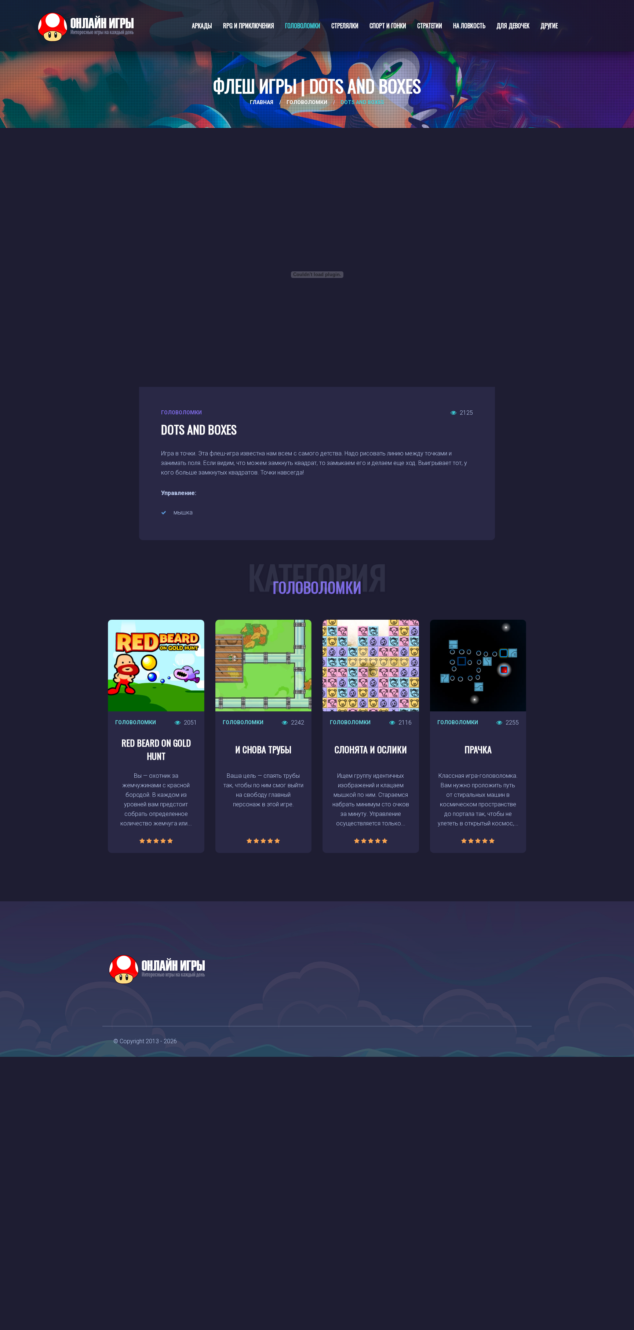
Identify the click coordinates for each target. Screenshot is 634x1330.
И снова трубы (263, 749)
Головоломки (302, 25)
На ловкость (469, 25)
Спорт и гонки (387, 25)
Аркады (202, 25)
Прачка (478, 749)
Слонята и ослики (371, 749)
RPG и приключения (248, 25)
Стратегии (429, 25)
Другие (549, 25)
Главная (261, 102)
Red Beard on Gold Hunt (156, 749)
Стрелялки (344, 25)
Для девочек (512, 25)
